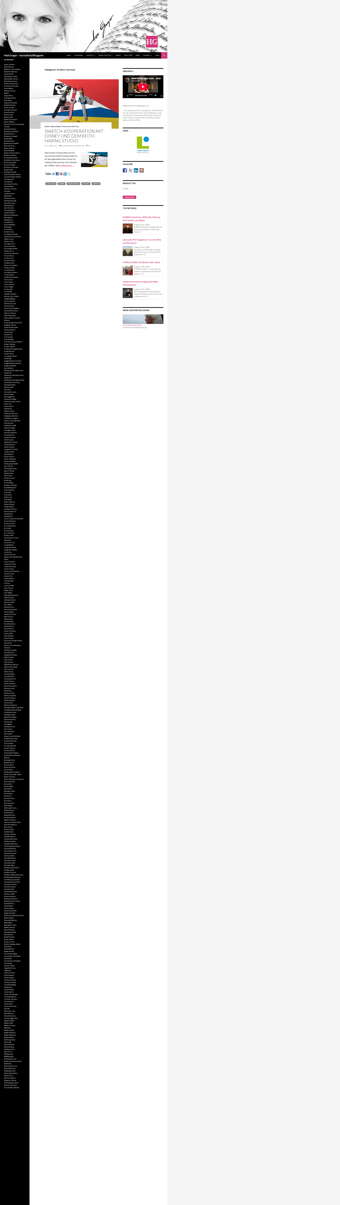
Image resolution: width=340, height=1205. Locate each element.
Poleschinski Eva (10, 719)
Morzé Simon (9, 629)
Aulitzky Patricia (9, 105)
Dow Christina (9, 208)
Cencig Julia (8, 182)
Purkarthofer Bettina (11, 753)
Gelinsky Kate (9, 306)
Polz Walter (8, 724)
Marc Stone (8, 605)
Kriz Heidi (7, 528)
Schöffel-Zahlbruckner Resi (13, 875)
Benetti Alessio (9, 134)
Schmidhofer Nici (10, 851)
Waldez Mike (8, 1023)
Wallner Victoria (9, 1025)
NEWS (138, 55)
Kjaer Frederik (9, 471)
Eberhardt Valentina (11, 215)
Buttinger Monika (10, 172)
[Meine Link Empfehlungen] (143, 319)
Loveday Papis (9, 581)
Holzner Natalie (9, 428)
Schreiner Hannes (10, 884)
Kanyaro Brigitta (9, 461)
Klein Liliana (8, 476)
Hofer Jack (8, 404)
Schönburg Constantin (12, 880)
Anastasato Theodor (11, 86)
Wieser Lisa (8, 1052)
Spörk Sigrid (8, 923)
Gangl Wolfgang (9, 299)
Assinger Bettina (10, 98)
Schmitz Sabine (9, 856)
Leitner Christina (10, 564)
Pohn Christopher (10, 717)
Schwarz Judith (9, 894)
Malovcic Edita (9, 602)
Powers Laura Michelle (12, 736)
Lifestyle (89, 55)
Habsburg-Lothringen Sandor (14, 380)
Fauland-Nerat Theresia (12, 237)
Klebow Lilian (8, 473)
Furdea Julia (8, 289)
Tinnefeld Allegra (10, 985)
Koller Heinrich (9, 502)
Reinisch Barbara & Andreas (14, 779)
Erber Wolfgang (9, 225)
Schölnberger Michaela (12, 877)
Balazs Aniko (8, 117)
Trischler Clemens (10, 999)
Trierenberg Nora (10, 997)
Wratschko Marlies (11, 1073)
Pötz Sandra (8, 734)
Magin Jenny (8, 590)
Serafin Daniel (9, 908)
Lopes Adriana (9, 578)
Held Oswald (8, 387)
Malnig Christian (10, 600)
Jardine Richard (9, 445)
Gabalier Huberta (10, 294)
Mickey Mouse (73, 183)
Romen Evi (8, 796)
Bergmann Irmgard (11, 136)
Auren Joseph (9, 107)
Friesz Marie (8, 282)
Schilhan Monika (10, 841)
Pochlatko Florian (10, 712)
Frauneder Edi (9, 270)
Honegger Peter (9, 430)
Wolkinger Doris (10, 1071)
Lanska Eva (8, 552)
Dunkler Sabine (9, 213)
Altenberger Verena (11, 79)
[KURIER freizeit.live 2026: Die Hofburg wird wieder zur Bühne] (128, 228)
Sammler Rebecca (10, 825)
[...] (140, 232)
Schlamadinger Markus (12, 846)
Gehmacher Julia (10, 304)
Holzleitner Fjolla (10, 425)
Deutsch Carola (9, 203)
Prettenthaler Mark (11, 739)
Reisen (118, 55)
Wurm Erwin (8, 1076)
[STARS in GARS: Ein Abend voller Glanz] (128, 270)
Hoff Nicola (8, 409)
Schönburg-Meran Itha (12, 882)
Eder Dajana (8, 217)
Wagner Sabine (9, 1021)
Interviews (78, 55)
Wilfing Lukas (8, 1054)
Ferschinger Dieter (11, 249)
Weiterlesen (67, 165)
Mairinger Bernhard (11, 595)
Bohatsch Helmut (10, 155)
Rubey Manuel (9, 810)
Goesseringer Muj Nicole (13, 323)
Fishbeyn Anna (9, 263)
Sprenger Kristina (10, 925)
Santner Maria (9, 829)
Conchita (7, 191)
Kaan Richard (8, 454)
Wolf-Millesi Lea (10, 1068)
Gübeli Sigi (7, 358)
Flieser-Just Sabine (10, 265)
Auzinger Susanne (10, 110)
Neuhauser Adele (10, 650)
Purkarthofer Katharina (12, 755)
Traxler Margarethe (11, 994)
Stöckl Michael (9, 937)
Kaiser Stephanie (10, 459)
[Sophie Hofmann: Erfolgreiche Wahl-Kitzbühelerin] (128, 293)
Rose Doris (8, 801)
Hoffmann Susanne (11, 413)
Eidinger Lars (8, 220)
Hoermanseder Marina (12, 402)
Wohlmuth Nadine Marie (13, 1061)
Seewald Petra (9, 903)
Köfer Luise (8, 497)
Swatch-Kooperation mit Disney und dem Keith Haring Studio (74, 135)
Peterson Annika (10, 696)
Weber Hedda (9, 1030)
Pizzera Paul (8, 703)
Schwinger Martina (10, 899)
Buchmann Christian (11, 167)
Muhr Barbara (9, 636)
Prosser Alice (9, 743)
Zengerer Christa (10, 1080)
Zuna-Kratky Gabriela (11, 1088)
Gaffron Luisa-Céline (11, 296)
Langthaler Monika (10, 550)
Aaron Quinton (9, 64)
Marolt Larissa (9, 607)
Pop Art (86, 183)
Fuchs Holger (9, 287)
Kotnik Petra (8, 514)
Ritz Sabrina (8, 789)
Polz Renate (8, 722)
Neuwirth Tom (9, 652)
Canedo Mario (9, 179)
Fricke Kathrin (9, 275)
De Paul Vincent (9, 198)
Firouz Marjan (9, 256)
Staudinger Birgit (10, 932)
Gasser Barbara (9, 301)
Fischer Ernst (9, 258)
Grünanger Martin (10, 356)
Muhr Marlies (9, 638)
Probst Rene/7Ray (10, 741)
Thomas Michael (10, 980)
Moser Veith (8, 633)
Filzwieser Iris (9, 251)
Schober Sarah (9, 870)
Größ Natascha (9, 351)
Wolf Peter (8, 1064)
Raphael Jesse (9, 762)
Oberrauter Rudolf (10, 667)
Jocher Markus (9, 447)
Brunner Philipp (9, 165)
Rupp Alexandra (9, 815)
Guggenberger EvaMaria (12, 363)
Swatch (96, 183)
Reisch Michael (9, 782)
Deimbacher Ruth (10, 201)
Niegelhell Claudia (10, 655)
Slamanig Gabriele (10, 920)
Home (69, 55)
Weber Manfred (9, 1033)
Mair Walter (8, 593)
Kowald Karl (8, 516)
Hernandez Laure (10, 392)
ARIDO (6, 93)
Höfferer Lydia (9, 411)
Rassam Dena (9, 765)
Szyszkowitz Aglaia (10, 954)
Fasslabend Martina (11, 234)
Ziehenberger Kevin (11, 1083)
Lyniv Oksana (8, 588)
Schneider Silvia (9, 863)
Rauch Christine (9, 767)
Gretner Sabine (9, 347)
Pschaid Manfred (10, 746)
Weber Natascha (10, 1035)
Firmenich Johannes (11, 253)
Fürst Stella (8, 292)
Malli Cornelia (9, 598)
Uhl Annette (8, 1004)
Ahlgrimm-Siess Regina (12, 69)
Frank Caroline (9, 268)
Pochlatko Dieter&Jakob (12, 710)
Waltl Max (7, 1028)
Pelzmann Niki (9, 693)
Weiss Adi (7, 1042)
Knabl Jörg (7, 480)
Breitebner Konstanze (12, 160)
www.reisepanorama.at (132, 325)
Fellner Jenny (9, 239)
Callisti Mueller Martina (12, 174)
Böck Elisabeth (9, 151)
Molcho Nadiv (9, 621)
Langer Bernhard (10, 547)
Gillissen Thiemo (10, 313)
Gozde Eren (8, 335)
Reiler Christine (9, 777)
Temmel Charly (9, 973)
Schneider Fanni (10, 860)
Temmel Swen (9, 975)
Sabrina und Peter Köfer (12, 822)
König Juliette (9, 507)
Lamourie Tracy (9, 543)
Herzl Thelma (9, 394)
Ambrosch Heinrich (11, 84)
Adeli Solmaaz (9, 67)
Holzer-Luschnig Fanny (12, 421)
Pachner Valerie (9, 684)
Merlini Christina (10, 614)
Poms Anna (8, 729)
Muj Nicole (8, 643)
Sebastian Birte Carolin (12, 901)
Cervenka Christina (11, 184)
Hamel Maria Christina (12, 382)
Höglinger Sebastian (11, 416)
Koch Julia (7, 492)
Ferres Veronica (10, 246)
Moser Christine (10, 631)
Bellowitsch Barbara (11, 131)
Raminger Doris (9, 760)
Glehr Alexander (10, 315)
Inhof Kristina (9, 440)
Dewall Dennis (9, 205)
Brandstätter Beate (11, 158)
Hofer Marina (9, 406)
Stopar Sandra (9, 939)
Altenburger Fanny (10, 81)
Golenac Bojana (9, 330)
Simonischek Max (10, 911)
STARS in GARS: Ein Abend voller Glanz (141, 262)
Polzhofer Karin (9, 727)
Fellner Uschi (9, 241)
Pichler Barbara (9, 700)
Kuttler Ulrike (9, 535)
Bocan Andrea (9, 148)
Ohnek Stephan (9, 674)
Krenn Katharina (10, 521)
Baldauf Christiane (10, 119)
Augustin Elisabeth (10, 103)
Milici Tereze (8, 617)
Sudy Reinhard (9, 949)
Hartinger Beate (9, 385)
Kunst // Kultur (104, 55)
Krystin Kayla (8, 531)
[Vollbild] (161, 95)
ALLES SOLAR (9, 74)
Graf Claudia (8, 337)
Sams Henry (8, 827)
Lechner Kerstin (10, 554)
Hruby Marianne (10, 437)
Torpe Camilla (9, 990)
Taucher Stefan (9, 966)
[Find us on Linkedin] (136, 170)
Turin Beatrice (9, 1001)
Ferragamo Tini (9, 244)
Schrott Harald (9, 889)
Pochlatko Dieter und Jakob (13, 707)
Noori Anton (8, 660)
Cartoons (51, 183)
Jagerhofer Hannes (11, 442)
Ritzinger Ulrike (9, 791)
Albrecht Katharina (10, 72)
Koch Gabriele (9, 490)
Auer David (8, 100)
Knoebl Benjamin (10, 488)
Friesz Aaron (8, 280)
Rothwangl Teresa (10, 808)
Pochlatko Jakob (9, 715)
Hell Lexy (7, 390)
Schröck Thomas (10, 887)
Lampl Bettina (9, 545)
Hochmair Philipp (10, 399)
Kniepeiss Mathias (10, 485)
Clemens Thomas (10, 189)
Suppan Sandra (9, 951)
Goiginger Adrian (10, 325)
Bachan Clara (8, 115)
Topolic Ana (8, 987)
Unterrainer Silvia (10, 1006)
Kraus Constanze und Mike (13, 519)
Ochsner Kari (9, 669)
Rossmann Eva (9, 803)
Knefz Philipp (8, 483)
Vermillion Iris (9, 1013)
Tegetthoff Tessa (10, 968)
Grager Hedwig (9, 344)
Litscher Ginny (9, 574)
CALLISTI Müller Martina (12, 177)
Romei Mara (8, 794)
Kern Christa (8, 466)
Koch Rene (8, 495)
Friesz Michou (9, 284)
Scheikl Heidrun (9, 837)
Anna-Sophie (8, 88)
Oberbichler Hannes (11, 664)
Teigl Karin (7, 970)
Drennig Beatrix (9, 210)
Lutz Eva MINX (9, 586)
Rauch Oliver (8, 770)
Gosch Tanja (8, 332)
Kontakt (146, 55)
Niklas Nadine (9, 657)
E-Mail (126, 188)
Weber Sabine (9, 1037)
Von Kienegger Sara (11, 1018)
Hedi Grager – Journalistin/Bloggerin (23, 55)
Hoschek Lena (9, 435)
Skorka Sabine (9, 918)
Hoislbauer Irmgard (11, 418)
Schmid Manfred (10, 849)
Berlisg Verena (9, 141)
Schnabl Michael (9, 858)
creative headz (9, 194)
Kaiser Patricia (9, 456)
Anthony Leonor (10, 91)
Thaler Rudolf (9, 978)
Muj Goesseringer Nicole (13, 641)
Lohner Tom (8, 576)
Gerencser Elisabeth (11, 308)
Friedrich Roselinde (11, 277)
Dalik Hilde (8, 196)
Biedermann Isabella (11, 143)
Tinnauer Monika (10, 982)
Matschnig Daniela (10, 609)
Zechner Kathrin (10, 1078)
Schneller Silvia (9, 865)
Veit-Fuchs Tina (9, 1011)
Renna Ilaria (8, 784)
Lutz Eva (7, 583)
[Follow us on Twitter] (130, 170)
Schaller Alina (9, 832)
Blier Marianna (9, 146)
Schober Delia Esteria (11, 868)
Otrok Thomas (9, 681)
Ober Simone (8, 662)
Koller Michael (9, 504)
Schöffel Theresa (10, 872)
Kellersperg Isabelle (11, 464)
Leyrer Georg (9, 569)
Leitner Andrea (9, 562)
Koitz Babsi (8, 500)
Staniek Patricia (9, 930)
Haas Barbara (8, 368)
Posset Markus (9, 731)
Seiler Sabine (8, 906)
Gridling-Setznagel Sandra (13, 349)
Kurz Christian (9, 533)
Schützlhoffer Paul (10, 892)
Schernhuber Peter (11, 839)
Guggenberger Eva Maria (13, 361)
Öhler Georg (8, 672)
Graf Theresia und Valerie (13, 342)
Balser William (9, 122)
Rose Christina (9, 798)
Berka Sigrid (8, 139)
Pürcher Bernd (9, 750)
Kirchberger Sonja (10, 468)
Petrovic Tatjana (9, 698)
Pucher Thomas (9, 748)
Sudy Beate (8, 947)
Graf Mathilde (9, 339)
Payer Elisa (8, 691)
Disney (61, 183)
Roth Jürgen (8, 805)
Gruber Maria (9, 354)
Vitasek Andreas (10, 1016)
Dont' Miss (50, 126)
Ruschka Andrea (10, 817)
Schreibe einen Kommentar (72, 146)
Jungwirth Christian (11, 449)
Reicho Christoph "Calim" (13, 774)
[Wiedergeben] (127, 95)
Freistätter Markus (10, 272)
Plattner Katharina (10, 705)
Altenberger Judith (10, 76)
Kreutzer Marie (9, 523)
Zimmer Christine (10, 1085)
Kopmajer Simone (10, 509)
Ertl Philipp (7, 227)
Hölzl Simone (8, 423)
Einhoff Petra (8, 222)
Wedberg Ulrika (9, 1040)
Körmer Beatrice (10, 511)
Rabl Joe (7, 758)
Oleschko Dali (9, 676)
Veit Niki (7, 1009)
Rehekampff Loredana (12, 772)
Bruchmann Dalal (10, 162)
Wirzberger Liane (10, 1059)
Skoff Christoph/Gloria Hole (14, 915)
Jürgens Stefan (9, 452)
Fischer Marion (9, 260)
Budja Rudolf (8, 170)
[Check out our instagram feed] (141, 170)
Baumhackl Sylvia (10, 129)
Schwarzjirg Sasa (10, 896)
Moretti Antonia (9, 624)
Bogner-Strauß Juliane (12, 153)
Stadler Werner (9, 927)
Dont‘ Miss (128, 55)
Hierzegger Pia (9, 397)
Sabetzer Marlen (10, 820)
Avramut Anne (9, 112)
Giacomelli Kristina (11, 311)
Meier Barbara (9, 612)
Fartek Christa (9, 232)
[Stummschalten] (156, 95)
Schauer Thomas (10, 834)
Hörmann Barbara (10, 433)
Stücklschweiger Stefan (12, 944)
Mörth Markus (9, 626)
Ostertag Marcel (10, 679)
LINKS (157, 55)
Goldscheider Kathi (11, 327)
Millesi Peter (8, 619)
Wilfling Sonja (9, 1056)
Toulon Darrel (9, 992)
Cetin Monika (8, 186)
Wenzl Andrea (9, 1045)
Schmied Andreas (10, 853)
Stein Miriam (8, 935)
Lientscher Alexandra (11, 571)
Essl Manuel (8, 229)
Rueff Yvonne (8, 813)
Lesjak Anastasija (10, 566)
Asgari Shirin (8, 96)
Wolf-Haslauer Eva (10, 1066)
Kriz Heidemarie (10, 526)
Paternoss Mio (9, 688)
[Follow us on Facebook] (125, 170)
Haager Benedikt (10, 366)
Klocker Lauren (9, 478)
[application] (143, 86)
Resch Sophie (8, 786)
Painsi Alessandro (10, 686)
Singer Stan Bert (9, 913)
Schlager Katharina (10, 844)
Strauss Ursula (9, 942)
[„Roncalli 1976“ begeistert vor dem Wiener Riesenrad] (128, 251)
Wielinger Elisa (9, 1049)
